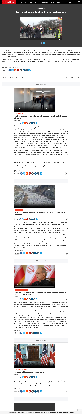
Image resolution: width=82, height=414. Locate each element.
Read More (71, 412)
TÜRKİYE (31, 2)
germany (13, 67)
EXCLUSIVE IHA (45, 2)
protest (17, 67)
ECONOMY (37, 2)
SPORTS (64, 2)
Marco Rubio (18, 388)
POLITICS (52, 2)
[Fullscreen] (59, 39)
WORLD (20, 2)
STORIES (25, 2)
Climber (18, 250)
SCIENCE (58, 2)
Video (39, 8)
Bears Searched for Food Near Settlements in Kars (68, 77)
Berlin (6, 67)
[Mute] (57, 39)
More (69, 2)
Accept (65, 412)
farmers (9, 67)
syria (21, 170)
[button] (41, 28)
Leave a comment (41, 84)
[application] (40, 28)
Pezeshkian (18, 330)
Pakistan (21, 250)
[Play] (22, 39)
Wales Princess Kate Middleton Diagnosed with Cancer (14, 77)
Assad (18, 170)
